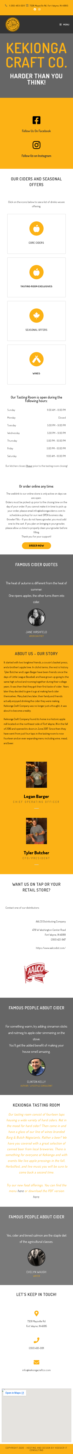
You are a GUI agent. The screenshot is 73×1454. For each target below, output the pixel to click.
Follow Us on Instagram (36, 156)
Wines (36, 373)
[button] (36, 545)
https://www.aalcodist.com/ (51, 948)
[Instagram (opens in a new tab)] (38, 9)
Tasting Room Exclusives (36, 286)
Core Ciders (36, 242)
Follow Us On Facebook (36, 131)
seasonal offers (36, 329)
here (21, 1191)
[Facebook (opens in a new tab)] (35, 9)
